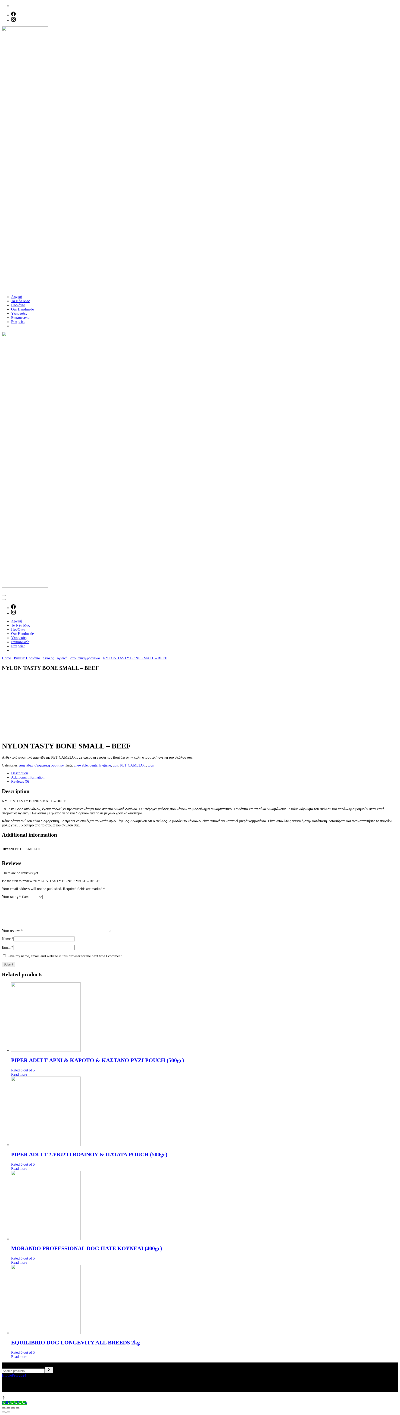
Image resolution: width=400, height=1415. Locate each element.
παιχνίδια (26, 765)
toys (151, 765)
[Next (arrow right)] (8, 1412)
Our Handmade (22, 309)
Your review (12, 931)
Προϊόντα (18, 305)
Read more (19, 1074)
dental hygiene (100, 765)
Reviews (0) (20, 781)
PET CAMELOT (133, 765)
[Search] (49, 1370)
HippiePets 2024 (14, 1375)
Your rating (11, 897)
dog (115, 765)
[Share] (8, 1408)
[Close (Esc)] (4, 1408)
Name (7, 939)
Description (19, 773)
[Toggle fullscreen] (13, 1408)
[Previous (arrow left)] (4, 1412)
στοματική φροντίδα (49, 765)
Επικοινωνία (20, 318)
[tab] (204, 773)
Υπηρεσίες (19, 313)
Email (7, 947)
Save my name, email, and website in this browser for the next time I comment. (64, 956)
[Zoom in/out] (17, 1408)
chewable (81, 765)
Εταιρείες (18, 322)
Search (7, 1364)
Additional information (27, 777)
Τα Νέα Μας (20, 301)
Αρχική (16, 297)
